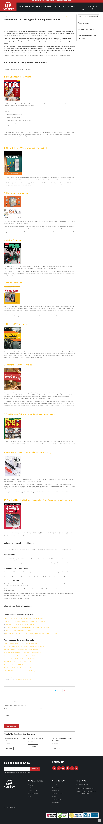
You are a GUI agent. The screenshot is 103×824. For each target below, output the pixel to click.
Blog (33, 6)
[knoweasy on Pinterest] (68, 768)
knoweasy (12, 807)
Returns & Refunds (33, 790)
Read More (9, 748)
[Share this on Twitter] (56, 690)
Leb (11, 677)
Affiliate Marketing (33, 793)
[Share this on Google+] (68, 690)
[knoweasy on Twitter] (54, 768)
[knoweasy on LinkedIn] (76, 768)
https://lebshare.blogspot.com (22, 679)
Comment (7, 715)
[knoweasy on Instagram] (72, 768)
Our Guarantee (56, 787)
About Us (39, 6)
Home (21, 6)
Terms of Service (56, 799)
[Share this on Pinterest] (64, 690)
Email (42, 708)
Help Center (47, 6)
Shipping (30, 785)
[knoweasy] (8, 7)
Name (6, 708)
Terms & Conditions (57, 793)
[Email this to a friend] (72, 690)
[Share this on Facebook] (60, 690)
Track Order (57, 6)
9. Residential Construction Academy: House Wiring (27, 452)
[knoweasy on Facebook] (59, 768)
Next (73, 16)
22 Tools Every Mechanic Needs (36, 738)
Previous (69, 16)
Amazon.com (9, 554)
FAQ (29, 796)
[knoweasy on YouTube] (63, 768)
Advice (54, 796)
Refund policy (55, 802)
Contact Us (66, 6)
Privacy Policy (55, 790)
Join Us (73, 6)
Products (27, 6)
